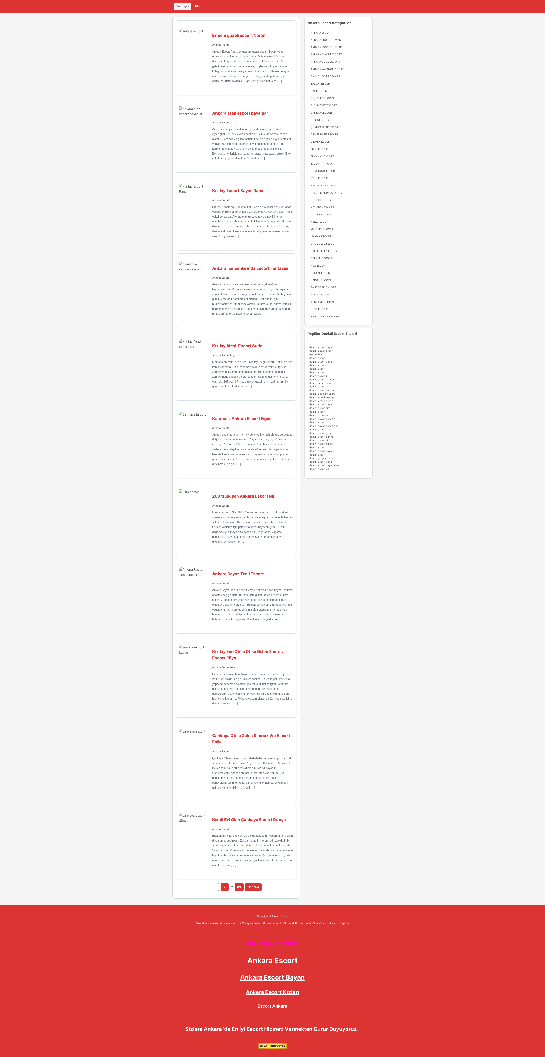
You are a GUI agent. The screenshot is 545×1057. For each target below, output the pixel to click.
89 (239, 887)
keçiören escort (322, 207)
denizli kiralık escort (321, 401)
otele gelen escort (325, 250)
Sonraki (253, 887)
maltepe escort (322, 229)
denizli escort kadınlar (322, 390)
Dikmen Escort (321, 141)
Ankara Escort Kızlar (224, 667)
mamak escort (321, 236)
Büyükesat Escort (324, 105)
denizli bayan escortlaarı (323, 425)
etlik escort (320, 178)
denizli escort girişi (320, 433)
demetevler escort (324, 134)
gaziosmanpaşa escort (327, 192)
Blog (198, 6)
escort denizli (317, 354)
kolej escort (320, 221)
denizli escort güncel (321, 436)
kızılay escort (321, 214)
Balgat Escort (321, 83)
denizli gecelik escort (322, 393)
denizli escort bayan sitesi (324, 465)
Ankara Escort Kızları (272, 992)
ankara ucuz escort (325, 61)
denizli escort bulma (321, 443)
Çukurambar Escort (325, 127)
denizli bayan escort (321, 350)
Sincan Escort (321, 280)
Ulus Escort (320, 309)
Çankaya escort (322, 112)
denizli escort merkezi (322, 429)
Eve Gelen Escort (323, 185)
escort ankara (321, 163)
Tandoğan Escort (323, 287)
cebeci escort (321, 120)
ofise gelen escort (324, 243)
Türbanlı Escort (322, 302)
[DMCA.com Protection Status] (272, 1048)
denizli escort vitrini (321, 461)
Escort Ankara (272, 1006)
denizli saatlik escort (321, 397)
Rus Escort (319, 265)
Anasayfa (182, 6)
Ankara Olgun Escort (326, 54)
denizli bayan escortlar (322, 418)
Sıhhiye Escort (321, 272)
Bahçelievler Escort (325, 76)
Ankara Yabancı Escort (327, 69)
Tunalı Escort (321, 294)
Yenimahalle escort (325, 316)
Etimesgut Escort (324, 170)
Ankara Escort (220, 44)
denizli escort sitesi (320, 408)
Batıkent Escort (322, 90)
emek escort (320, 149)
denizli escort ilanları (321, 379)
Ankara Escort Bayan (224, 355)
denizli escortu (318, 375)
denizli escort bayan (321, 347)
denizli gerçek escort (321, 458)
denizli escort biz (319, 468)
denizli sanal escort (320, 383)
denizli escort (317, 358)
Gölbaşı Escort (322, 200)
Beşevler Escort (322, 98)
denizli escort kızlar (321, 386)
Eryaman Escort (322, 156)
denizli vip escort (319, 415)
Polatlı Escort (321, 258)
